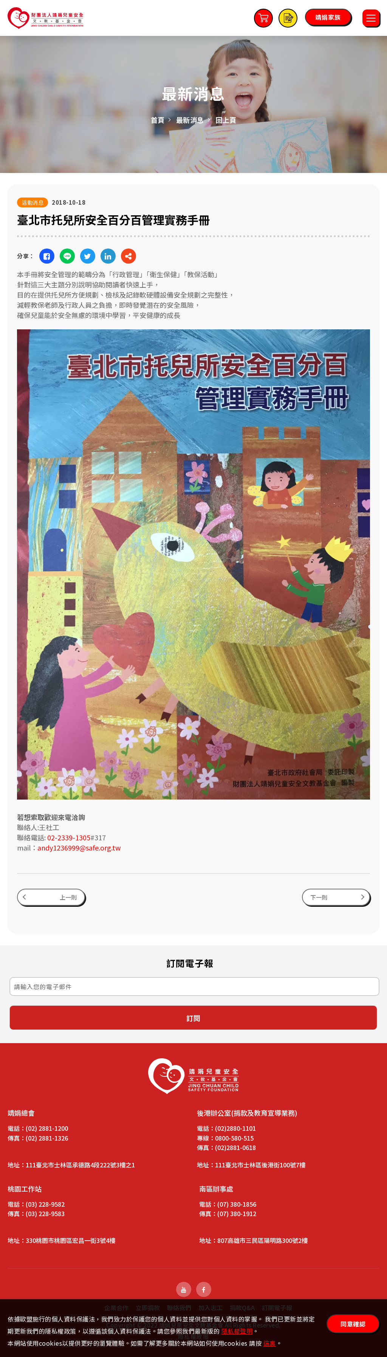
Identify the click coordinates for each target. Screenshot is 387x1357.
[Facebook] (203, 1289)
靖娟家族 (328, 17)
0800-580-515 (234, 1137)
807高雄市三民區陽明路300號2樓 (262, 1240)
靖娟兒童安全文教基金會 (45, 18)
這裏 (269, 1343)
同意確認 (353, 1323)
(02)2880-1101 (235, 1128)
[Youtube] (183, 1289)
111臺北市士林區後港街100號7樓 (260, 1164)
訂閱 (193, 1018)
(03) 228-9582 (45, 1204)
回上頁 (226, 119)
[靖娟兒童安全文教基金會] (193, 1076)
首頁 (158, 119)
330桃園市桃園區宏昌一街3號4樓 (70, 1240)
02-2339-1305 (68, 837)
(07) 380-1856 (236, 1204)
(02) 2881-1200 (47, 1128)
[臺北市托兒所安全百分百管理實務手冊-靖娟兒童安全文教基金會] (46, 256)
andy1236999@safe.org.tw (79, 847)
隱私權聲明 (237, 1330)
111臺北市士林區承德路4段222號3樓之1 (80, 1164)
